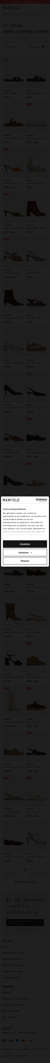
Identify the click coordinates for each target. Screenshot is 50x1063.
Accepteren (25, 544)
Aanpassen (23, 552)
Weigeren (25, 561)
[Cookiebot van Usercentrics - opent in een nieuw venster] (36, 500)
